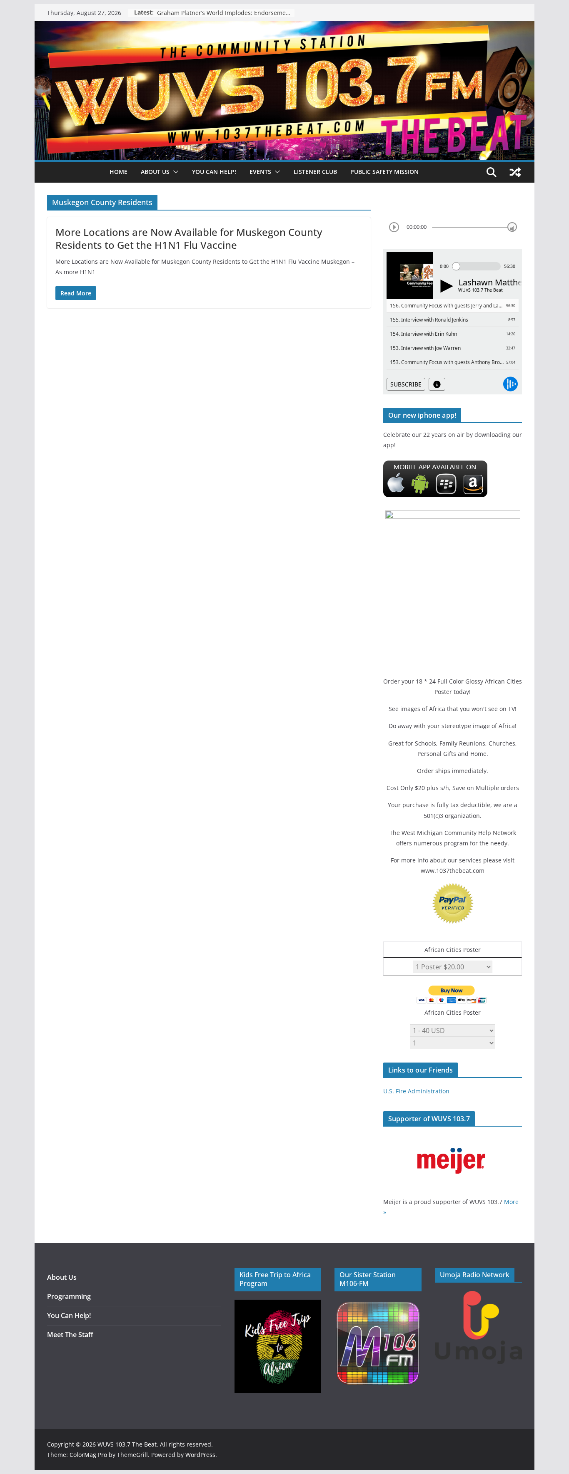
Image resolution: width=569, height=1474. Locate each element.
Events (260, 172)
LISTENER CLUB (315, 172)
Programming (69, 1296)
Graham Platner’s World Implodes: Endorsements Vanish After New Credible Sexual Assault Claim (225, 13)
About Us (62, 1277)
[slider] (512, 227)
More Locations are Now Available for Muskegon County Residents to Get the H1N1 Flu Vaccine (188, 238)
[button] (174, 172)
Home (118, 172)
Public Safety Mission (384, 172)
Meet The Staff (70, 1334)
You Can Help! (214, 172)
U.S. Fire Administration (416, 1091)
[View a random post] (515, 172)
